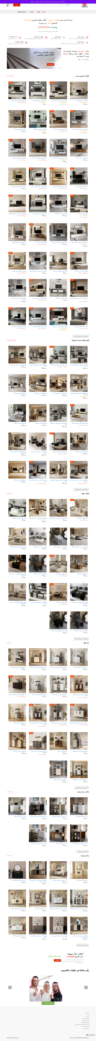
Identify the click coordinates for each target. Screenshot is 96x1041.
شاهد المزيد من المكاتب (83, 851)
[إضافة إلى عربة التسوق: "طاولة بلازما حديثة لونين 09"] (80, 98)
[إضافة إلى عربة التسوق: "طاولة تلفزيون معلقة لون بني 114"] (59, 269)
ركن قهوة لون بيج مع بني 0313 (19, 751)
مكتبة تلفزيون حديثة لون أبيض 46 (40, 213)
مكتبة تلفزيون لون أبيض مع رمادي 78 (59, 242)
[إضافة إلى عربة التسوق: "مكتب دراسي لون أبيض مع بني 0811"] (39, 841)
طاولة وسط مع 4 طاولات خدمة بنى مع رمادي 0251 (18, 603)
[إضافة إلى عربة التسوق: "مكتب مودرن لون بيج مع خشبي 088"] (59, 814)
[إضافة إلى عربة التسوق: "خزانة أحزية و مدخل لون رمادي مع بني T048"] (39, 933)
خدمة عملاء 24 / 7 (12, 36)
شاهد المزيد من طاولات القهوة (81, 638)
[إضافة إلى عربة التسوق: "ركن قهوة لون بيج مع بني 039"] (18, 720)
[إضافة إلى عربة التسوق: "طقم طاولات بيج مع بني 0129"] (18, 478)
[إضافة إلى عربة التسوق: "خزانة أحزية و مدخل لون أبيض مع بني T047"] (59, 933)
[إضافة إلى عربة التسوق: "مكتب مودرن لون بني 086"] (59, 841)
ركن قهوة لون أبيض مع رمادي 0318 (80, 751)
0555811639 (47, 27)
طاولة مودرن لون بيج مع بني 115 (40, 298)
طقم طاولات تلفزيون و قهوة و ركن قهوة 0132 (59, 480)
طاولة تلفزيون (36, 20)
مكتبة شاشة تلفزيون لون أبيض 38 (19, 271)
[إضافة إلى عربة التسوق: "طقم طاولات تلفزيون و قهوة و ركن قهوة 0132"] (59, 478)
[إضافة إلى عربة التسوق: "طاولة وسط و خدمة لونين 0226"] (39, 544)
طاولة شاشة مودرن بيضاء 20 (61, 213)
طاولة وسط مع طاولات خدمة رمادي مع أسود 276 (79, 603)
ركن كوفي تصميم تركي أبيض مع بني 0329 (79, 723)
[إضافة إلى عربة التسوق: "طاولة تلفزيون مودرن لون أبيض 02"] (18, 155)
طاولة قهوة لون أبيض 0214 (82, 518)
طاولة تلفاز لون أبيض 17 (83, 213)
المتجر (38, 11)
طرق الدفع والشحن (85, 1022)
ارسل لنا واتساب (21, 11)
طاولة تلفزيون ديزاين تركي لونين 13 (59, 100)
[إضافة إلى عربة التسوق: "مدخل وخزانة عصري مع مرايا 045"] (59, 878)
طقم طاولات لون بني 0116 (41, 423)
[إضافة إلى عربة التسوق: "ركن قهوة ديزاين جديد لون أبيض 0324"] (59, 720)
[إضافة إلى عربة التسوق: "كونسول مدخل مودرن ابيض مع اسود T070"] (59, 906)
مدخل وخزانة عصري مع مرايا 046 (19, 880)
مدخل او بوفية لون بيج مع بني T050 (18, 908)
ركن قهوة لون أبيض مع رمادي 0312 (59, 694)
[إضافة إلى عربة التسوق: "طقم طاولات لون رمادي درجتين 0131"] (18, 362)
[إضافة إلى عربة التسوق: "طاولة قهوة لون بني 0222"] (59, 600)
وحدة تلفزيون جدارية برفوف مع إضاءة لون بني (79, 299)
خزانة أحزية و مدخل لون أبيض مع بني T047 (59, 936)
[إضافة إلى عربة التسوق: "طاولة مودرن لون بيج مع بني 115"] (39, 296)
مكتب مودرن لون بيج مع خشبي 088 (59, 816)
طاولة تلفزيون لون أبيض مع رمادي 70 (18, 100)
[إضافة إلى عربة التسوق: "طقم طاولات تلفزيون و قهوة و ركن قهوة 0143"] (59, 421)
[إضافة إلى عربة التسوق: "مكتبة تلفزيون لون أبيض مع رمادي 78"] (59, 240)
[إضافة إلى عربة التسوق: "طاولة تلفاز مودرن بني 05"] (39, 240)
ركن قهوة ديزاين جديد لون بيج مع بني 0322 (80, 695)
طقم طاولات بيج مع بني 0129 (20, 480)
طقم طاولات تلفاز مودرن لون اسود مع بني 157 (38, 480)
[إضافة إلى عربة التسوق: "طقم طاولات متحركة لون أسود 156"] (59, 449)
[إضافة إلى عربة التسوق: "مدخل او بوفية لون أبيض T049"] (18, 933)
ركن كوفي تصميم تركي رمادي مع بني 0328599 (39, 752)
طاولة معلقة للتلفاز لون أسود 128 (19, 326)
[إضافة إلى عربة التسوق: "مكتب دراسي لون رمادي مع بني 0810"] (39, 814)
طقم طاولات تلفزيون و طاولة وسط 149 (59, 365)
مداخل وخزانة (10, 855)
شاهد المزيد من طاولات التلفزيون (81, 336)
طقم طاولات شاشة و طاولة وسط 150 (80, 423)
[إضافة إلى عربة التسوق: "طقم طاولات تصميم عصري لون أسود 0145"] (39, 449)
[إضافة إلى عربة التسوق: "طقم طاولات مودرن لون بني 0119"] (59, 391)
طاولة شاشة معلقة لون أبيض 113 (40, 326)
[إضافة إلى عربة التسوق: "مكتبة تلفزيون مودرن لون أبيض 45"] (18, 240)
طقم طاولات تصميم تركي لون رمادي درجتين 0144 (18, 452)
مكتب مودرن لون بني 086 (61, 843)
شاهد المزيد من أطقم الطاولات (81, 489)
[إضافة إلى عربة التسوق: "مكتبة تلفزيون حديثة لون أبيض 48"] (39, 98)
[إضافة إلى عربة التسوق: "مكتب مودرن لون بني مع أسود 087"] (80, 841)
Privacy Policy (86, 1028)
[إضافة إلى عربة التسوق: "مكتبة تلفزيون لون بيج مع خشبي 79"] (18, 184)
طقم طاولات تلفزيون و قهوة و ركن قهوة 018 (38, 365)
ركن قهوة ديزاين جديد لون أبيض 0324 (59, 723)
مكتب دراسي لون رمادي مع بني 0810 (39, 816)
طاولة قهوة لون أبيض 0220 (61, 573)
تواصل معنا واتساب (49, 1003)
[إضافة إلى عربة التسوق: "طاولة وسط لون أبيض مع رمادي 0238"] (18, 544)
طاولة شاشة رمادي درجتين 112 (81, 271)
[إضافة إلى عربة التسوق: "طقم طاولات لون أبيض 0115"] (18, 421)
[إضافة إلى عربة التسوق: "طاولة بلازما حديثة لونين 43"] (59, 296)
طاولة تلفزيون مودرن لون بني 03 (60, 129)
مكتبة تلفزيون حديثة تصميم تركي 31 (80, 129)
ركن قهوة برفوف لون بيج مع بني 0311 (39, 667)
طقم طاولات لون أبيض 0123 (41, 393)
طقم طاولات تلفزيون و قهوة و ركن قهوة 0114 (79, 365)
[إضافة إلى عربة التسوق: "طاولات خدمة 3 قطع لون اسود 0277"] (59, 628)
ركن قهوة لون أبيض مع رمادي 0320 (80, 779)
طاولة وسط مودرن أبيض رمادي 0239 (80, 546)
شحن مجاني (81, 36)
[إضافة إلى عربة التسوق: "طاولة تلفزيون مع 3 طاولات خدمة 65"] (39, 184)
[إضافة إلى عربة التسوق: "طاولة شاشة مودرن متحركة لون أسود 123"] (18, 211)
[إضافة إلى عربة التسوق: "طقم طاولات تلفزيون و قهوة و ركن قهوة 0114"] (80, 362)
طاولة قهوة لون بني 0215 (82, 573)
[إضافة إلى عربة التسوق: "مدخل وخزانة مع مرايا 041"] (80, 878)
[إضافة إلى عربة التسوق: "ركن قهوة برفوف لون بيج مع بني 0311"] (39, 665)
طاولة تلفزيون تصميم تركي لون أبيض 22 (38, 271)
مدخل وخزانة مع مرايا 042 (41, 908)
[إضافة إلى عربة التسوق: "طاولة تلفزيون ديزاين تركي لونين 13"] (59, 98)
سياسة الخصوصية (85, 1020)
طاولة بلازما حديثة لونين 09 (82, 100)
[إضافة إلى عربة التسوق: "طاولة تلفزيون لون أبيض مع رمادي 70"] (18, 98)
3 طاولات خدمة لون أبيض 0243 (60, 546)
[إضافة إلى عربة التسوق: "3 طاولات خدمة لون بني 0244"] (39, 571)
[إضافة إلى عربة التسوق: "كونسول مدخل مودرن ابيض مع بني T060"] (80, 906)
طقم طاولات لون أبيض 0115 (20, 423)
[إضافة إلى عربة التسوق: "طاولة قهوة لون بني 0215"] (80, 571)
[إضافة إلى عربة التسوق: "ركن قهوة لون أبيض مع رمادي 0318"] (80, 749)
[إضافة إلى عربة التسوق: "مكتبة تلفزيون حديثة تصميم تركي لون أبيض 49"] (18, 296)
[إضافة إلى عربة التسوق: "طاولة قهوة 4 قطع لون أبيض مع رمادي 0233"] (39, 600)
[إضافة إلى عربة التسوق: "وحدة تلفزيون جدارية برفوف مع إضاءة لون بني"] (80, 296)
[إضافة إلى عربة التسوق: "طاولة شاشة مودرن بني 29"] (80, 155)
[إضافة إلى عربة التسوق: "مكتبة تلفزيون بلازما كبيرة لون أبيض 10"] (80, 240)
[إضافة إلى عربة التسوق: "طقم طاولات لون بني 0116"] (39, 421)
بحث (17, 4)
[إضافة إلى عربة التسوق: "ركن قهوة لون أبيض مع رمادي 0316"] (18, 665)
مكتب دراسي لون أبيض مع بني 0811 (39, 843)
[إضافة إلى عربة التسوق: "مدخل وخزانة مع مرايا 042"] (39, 906)
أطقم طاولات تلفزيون (11, 340)
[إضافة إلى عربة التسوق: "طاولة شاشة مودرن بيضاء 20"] (59, 211)
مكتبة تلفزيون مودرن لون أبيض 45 (19, 242)
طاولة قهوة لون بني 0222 (62, 602)
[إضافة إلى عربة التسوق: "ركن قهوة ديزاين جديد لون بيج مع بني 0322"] (80, 692)
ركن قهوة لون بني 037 (62, 751)
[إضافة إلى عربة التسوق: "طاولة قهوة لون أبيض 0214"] (80, 516)
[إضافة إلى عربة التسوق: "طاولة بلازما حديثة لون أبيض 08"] (39, 127)
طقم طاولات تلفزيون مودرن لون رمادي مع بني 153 (79, 480)
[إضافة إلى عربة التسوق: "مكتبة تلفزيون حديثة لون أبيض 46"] (39, 211)
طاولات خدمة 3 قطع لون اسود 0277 (59, 630)
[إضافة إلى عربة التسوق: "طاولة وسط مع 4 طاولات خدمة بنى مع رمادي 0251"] (18, 600)
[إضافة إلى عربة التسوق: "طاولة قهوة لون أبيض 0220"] (59, 571)
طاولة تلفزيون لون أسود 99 (82, 186)
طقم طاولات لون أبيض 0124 (20, 393)
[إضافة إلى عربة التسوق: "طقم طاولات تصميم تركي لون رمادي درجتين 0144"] (18, 449)
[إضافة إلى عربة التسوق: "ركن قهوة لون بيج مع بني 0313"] (18, 749)
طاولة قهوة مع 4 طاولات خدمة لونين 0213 (58, 518)
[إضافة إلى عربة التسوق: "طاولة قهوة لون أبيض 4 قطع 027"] (18, 516)
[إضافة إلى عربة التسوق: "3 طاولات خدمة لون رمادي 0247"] (80, 628)
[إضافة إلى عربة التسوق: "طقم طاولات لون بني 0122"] (80, 449)
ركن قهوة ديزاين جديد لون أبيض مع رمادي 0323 (38, 723)
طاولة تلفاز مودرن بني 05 (41, 242)
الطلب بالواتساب (18, 42)
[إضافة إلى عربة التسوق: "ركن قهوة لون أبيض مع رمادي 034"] (39, 692)
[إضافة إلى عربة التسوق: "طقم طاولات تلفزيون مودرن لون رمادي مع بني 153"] (80, 478)
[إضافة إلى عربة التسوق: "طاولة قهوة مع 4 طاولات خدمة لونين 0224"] (39, 516)
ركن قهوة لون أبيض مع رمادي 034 (39, 694)
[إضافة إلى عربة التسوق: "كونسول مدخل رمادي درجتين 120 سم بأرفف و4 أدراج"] (80, 933)
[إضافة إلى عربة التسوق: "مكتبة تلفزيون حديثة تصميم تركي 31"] (80, 127)
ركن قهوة (9, 642)
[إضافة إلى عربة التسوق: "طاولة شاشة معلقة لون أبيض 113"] (39, 324)
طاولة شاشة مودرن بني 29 (82, 158)
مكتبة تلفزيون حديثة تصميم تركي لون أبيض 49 (18, 299)
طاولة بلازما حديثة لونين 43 (61, 298)
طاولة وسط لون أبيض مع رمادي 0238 (18, 546)
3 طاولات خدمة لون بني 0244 (40, 573)
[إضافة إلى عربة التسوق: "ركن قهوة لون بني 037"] (59, 749)
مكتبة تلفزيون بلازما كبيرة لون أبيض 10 (80, 242)
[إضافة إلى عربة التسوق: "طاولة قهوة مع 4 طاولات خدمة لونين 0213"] (59, 516)
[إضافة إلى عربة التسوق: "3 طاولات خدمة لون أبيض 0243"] (59, 544)
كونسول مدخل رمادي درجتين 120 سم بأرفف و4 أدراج (80, 936)
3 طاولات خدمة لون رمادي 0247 (81, 630)
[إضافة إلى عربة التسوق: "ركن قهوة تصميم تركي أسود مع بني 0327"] (18, 692)
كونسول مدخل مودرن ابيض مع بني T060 (79, 908)
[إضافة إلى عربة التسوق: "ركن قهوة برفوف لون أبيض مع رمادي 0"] (59, 665)
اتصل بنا (31, 11)
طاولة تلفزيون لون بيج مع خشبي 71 (59, 186)
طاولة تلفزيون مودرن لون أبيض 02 (19, 158)
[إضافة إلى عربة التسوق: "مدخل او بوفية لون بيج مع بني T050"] (18, 906)
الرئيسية (43, 11)
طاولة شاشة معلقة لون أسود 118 (81, 326)
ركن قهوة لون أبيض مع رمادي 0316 (18, 667)
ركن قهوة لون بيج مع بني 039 (20, 723)
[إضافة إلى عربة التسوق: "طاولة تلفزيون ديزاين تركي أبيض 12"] (59, 324)
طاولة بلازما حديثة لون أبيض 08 (40, 129)
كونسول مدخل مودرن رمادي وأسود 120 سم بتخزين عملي (38, 881)
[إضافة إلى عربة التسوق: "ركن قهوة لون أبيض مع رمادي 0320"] (80, 777)
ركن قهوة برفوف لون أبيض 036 (81, 667)
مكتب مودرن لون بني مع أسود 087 (80, 843)
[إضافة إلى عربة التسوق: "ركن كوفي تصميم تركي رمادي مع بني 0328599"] (39, 749)
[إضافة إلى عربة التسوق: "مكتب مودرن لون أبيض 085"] (18, 814)
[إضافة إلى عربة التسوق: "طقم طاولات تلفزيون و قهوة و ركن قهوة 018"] (39, 362)
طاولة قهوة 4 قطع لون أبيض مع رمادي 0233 (39, 603)
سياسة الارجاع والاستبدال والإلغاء (82, 1024)
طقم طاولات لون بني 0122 (82, 451)
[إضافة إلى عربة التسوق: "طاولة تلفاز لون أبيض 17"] (80, 211)
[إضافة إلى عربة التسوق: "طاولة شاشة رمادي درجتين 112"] (80, 269)
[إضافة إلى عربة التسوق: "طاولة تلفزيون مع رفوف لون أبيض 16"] (59, 155)
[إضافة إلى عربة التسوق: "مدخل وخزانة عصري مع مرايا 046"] (18, 878)
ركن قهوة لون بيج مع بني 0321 (60, 779)
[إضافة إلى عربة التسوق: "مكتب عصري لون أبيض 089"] (80, 814)
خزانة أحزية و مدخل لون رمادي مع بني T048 (39, 936)
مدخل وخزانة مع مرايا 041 (82, 880)
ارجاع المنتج (58, 36)
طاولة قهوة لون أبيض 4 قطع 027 (19, 518)
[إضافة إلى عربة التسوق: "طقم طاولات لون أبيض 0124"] (18, 391)
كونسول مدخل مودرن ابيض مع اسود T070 (58, 908)
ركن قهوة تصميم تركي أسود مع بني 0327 (17, 694)
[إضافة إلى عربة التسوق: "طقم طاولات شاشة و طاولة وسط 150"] (80, 421)
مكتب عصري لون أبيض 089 (82, 816)
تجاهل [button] (32, 1)
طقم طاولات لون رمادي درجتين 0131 (18, 365)
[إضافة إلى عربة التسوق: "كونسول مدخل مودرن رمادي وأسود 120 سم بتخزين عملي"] (39, 878)
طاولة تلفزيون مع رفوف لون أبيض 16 (59, 158)
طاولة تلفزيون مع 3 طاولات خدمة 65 (39, 186)
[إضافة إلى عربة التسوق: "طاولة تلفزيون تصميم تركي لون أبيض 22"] (39, 269)
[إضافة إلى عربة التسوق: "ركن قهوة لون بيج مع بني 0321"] (59, 777)
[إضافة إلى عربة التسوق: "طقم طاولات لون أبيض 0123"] (39, 391)
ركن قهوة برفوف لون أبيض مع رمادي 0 (59, 667)
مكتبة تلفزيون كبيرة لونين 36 (20, 129)
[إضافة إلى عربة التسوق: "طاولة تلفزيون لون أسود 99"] (80, 184)
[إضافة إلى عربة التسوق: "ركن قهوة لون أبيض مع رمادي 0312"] (59, 692)
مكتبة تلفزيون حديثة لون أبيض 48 (40, 100)
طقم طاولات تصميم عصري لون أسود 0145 (39, 452)
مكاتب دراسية (10, 791)
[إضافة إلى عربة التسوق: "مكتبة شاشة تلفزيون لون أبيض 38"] (18, 269)
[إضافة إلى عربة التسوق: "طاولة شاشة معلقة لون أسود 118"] (80, 324)
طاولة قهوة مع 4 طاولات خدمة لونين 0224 (38, 518)
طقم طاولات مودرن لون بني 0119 (60, 393)
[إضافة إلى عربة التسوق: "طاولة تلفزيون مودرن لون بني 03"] (59, 127)
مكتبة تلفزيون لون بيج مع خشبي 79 (18, 186)
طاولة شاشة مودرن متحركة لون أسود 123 (17, 213)
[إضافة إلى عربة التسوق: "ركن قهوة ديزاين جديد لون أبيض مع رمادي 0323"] (39, 720)
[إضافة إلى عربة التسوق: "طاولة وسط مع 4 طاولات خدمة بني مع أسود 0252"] (18, 571)
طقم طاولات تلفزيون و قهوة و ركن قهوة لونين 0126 (79, 394)
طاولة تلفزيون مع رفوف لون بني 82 (39, 158)
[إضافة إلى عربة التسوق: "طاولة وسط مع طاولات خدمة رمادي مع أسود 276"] (80, 600)
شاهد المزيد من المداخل (83, 945)
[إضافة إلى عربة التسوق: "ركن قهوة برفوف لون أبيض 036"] (80, 665)
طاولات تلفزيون (10, 75)
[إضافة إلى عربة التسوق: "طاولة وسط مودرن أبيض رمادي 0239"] (80, 544)
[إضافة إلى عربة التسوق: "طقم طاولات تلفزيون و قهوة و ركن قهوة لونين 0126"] (80, 391)
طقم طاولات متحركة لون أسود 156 (59, 451)
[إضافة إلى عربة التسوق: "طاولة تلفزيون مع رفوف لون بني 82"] (39, 155)
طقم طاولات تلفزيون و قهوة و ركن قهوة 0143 (59, 424)
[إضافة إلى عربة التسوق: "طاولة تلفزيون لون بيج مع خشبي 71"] (59, 184)
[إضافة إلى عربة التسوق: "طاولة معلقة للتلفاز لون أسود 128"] (18, 324)
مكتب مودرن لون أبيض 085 (20, 816)
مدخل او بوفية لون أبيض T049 (19, 935)
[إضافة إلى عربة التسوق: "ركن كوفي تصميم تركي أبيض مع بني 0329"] (80, 720)
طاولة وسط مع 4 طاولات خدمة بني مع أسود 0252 (18, 574)
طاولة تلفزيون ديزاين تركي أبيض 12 (59, 326)
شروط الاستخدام (85, 1026)
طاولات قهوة (9, 493)
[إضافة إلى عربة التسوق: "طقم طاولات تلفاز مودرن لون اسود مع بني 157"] (39, 478)
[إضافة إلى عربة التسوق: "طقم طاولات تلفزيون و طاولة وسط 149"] (59, 362)
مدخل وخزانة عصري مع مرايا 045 (60, 880)
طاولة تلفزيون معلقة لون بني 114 (60, 271)
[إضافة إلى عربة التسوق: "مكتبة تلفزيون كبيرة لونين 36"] (18, 127)
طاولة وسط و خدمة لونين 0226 (40, 546)
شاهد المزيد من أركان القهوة (82, 787)
